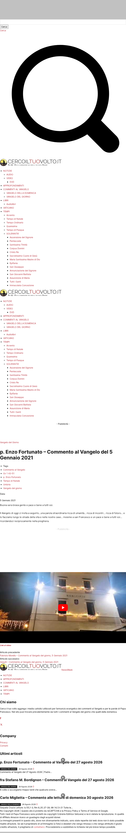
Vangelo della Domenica (10, 804)
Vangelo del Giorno (9, 442)
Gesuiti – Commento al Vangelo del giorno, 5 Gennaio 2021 (29, 662)
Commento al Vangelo (14, 469)
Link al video (5, 645)
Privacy (4, 742)
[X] (1, 724)
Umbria (6, 484)
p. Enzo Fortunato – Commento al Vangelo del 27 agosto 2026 (51, 762)
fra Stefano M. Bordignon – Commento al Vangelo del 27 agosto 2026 (57, 780)
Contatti (4, 745)
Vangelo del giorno (12, 488)
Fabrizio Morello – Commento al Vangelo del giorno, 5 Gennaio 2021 (33, 655)
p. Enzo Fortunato (12, 477)
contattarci (39, 827)
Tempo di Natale (11, 480)
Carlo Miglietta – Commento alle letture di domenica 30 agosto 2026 (56, 798)
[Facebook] (0, 718)
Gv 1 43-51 (8, 473)
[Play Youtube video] (63, 607)
